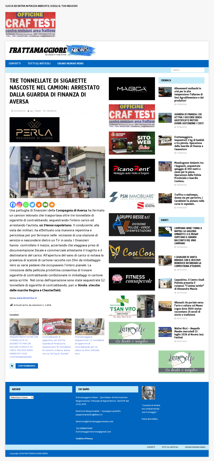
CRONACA (51, 111)
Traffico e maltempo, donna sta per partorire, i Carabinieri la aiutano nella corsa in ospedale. (189, 199)
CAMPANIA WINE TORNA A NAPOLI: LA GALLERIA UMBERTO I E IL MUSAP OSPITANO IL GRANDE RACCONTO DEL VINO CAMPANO (188, 236)
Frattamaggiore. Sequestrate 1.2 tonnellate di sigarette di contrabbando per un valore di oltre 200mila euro (89, 345)
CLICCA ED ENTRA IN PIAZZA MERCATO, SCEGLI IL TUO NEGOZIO (41, 6)
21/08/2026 (182, 104)
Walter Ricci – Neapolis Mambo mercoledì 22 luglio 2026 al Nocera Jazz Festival (189, 333)
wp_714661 (35, 111)
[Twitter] (32, 205)
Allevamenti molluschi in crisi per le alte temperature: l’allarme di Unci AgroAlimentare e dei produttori (189, 94)
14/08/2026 (182, 184)
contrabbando (26, 366)
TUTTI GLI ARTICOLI (39, 63)
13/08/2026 (182, 207)
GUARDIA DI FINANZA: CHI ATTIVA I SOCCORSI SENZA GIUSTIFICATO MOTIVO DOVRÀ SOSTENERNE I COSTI (189, 119)
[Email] (45, 205)
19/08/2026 (182, 127)
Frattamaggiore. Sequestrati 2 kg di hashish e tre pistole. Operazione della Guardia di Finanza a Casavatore (189, 143)
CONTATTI (15, 63)
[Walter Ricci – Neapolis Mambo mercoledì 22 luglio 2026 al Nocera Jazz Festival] (165, 332)
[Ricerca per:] (187, 70)
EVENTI (164, 220)
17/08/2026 (182, 152)
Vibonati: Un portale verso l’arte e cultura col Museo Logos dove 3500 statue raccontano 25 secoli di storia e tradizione (188, 308)
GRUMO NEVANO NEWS (70, 63)
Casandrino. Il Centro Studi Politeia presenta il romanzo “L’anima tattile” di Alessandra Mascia (189, 284)
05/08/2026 (182, 247)
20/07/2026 (182, 318)
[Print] (39, 205)
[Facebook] (13, 205)
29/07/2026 (182, 269)
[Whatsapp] (26, 205)
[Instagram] (19, 205)
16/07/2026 (181, 341)
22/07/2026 (182, 292)
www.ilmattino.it (27, 298)
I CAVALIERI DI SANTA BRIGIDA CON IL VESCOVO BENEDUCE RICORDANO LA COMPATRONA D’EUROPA (187, 262)
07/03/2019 (19, 111)
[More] (52, 205)
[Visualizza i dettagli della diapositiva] (30, 24)
